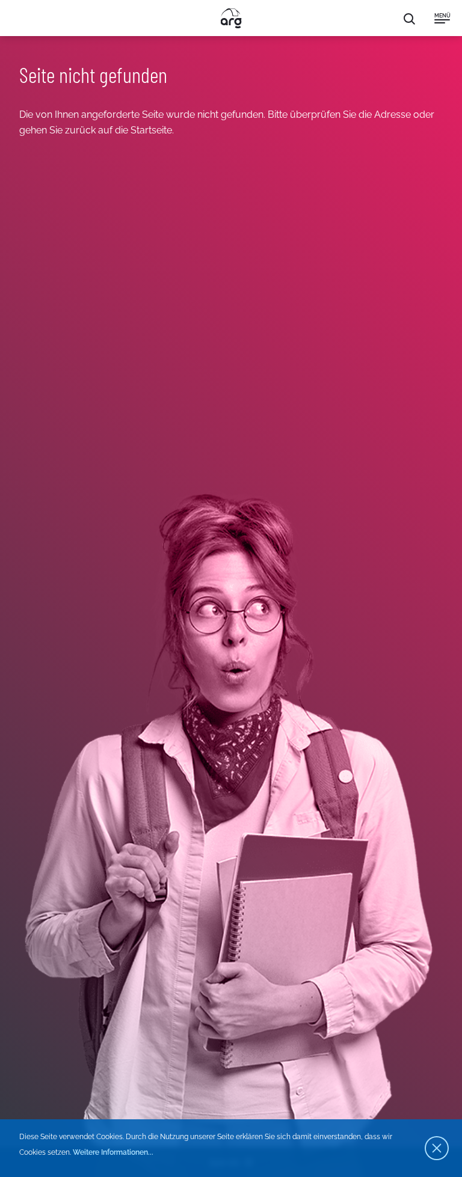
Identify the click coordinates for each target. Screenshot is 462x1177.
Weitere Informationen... (113, 1152)
